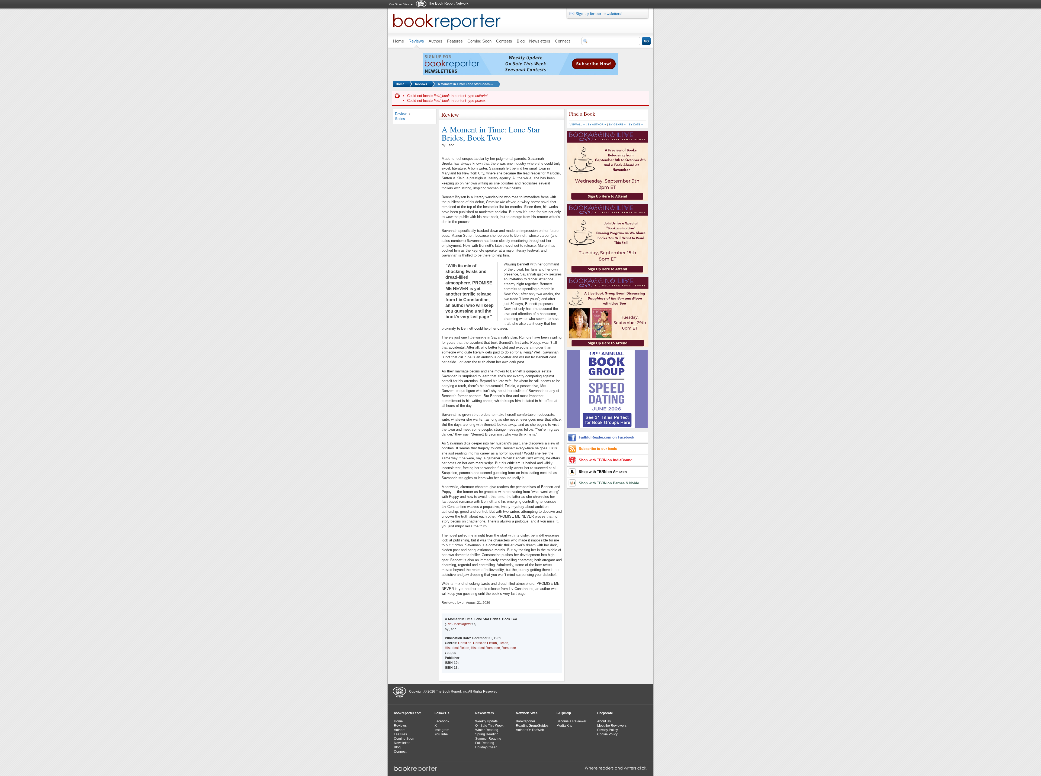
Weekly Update (486, 721)
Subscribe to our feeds (598, 449)
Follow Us (442, 713)
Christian (464, 643)
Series (400, 119)
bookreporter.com (408, 713)
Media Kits (564, 725)
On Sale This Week (489, 725)
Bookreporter (525, 721)
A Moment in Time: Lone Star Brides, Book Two (491, 133)
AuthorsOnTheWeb (530, 730)
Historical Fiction (457, 648)
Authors (399, 730)
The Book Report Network (448, 3)
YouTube (441, 734)
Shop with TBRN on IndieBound (605, 460)
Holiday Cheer (486, 747)
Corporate (605, 713)
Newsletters (484, 713)
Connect (400, 751)
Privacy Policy (607, 730)
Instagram (442, 730)
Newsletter (402, 743)
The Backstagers (458, 624)
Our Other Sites (399, 4)
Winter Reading (486, 730)
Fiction (503, 643)
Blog (397, 747)
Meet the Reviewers (611, 725)
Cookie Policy (607, 734)
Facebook (442, 721)
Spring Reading (487, 734)
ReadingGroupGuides (532, 725)
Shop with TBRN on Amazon (603, 472)
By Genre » (617, 124)
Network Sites (527, 713)
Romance (509, 648)
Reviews (421, 84)
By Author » (597, 124)
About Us (604, 721)
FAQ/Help (564, 713)
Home (400, 84)
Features (400, 734)
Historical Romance (485, 648)
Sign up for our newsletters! (599, 13)
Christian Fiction (485, 643)
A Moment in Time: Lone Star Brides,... (465, 84)
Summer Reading (488, 738)
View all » (577, 124)
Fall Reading (484, 743)
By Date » (636, 124)
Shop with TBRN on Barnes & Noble (609, 483)
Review (400, 114)
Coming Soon (404, 738)
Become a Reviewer (571, 721)
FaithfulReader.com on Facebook (606, 437)
